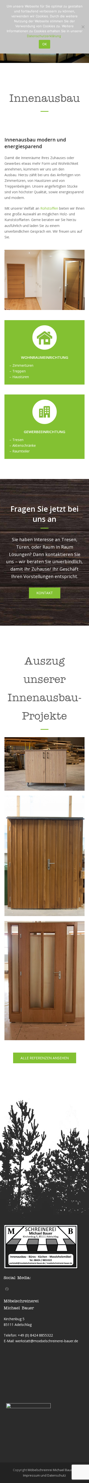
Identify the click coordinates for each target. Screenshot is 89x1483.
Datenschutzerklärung (44, 36)
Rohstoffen (49, 208)
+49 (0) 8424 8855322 (35, 1335)
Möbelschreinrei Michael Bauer (51, 1470)
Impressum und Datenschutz (44, 1475)
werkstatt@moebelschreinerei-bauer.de (46, 1341)
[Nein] (82, 26)
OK (44, 44)
